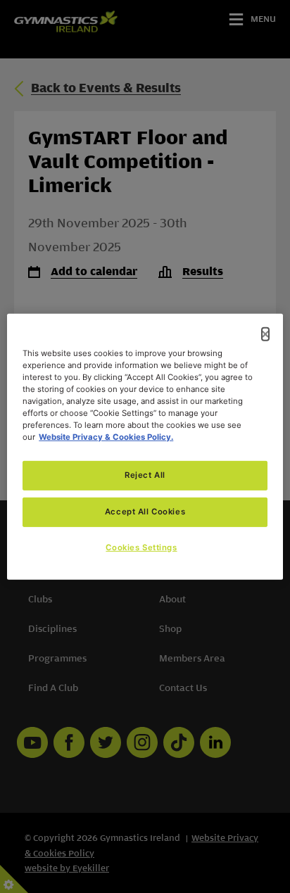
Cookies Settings (141, 547)
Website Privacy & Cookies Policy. (106, 437)
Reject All (145, 475)
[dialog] (144, 446)
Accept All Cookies (145, 512)
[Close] (265, 333)
